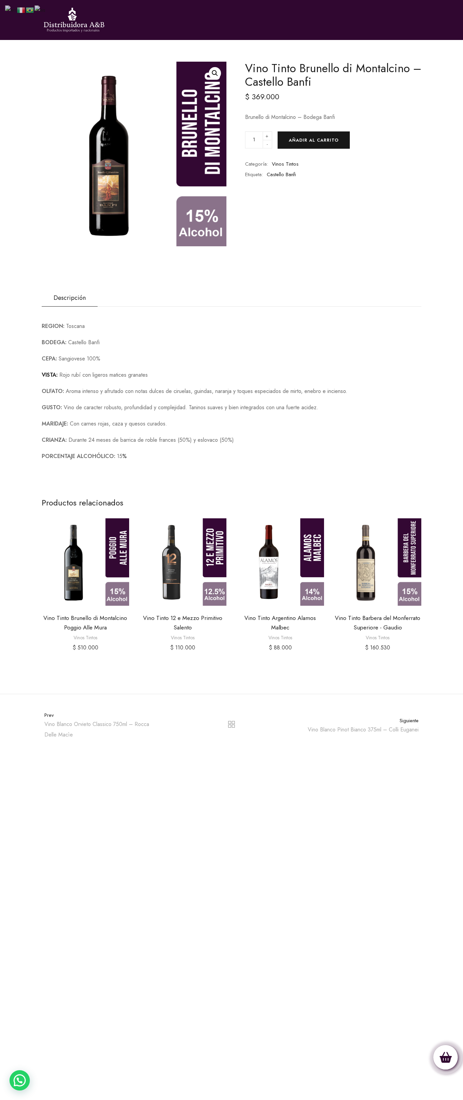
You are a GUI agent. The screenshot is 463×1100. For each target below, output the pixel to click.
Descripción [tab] (70, 297)
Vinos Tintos (285, 164)
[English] (11, 10)
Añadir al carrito (314, 140)
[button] (215, 73)
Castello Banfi (281, 174)
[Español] (40, 10)
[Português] (30, 10)
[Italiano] (21, 10)
